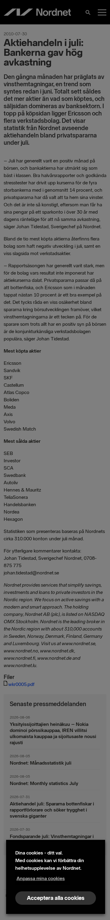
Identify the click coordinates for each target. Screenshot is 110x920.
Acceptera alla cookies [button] (55, 898)
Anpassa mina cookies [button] (40, 878)
